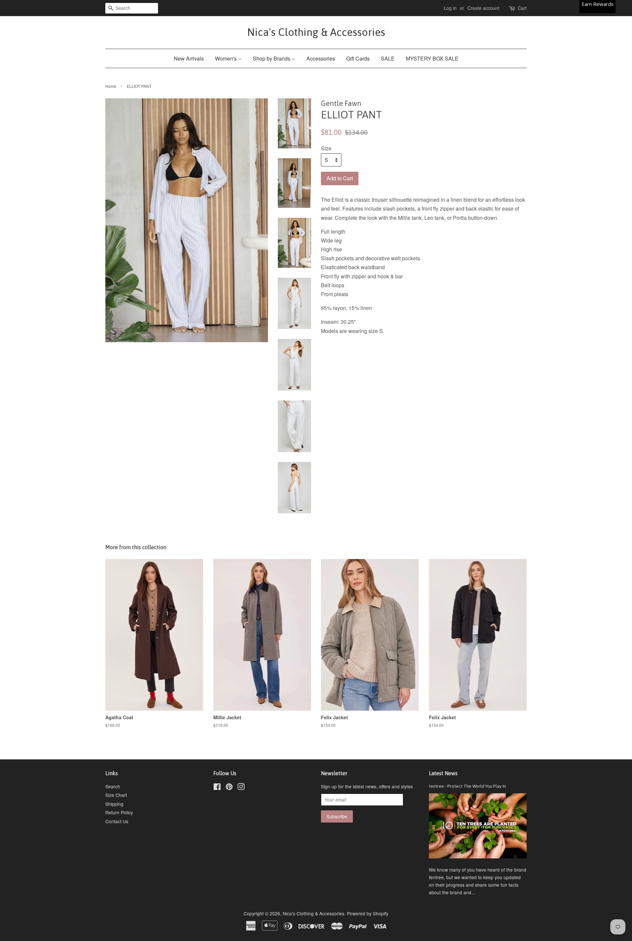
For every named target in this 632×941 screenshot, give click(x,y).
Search (112, 786)
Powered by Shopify (367, 913)
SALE (388, 58)
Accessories (320, 58)
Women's (226, 58)
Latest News (443, 773)
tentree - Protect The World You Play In (467, 786)
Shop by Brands (272, 58)
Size (326, 148)
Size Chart (116, 795)
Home (110, 86)
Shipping (114, 804)
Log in (450, 8)
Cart (522, 8)
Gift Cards (358, 58)
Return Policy (119, 812)
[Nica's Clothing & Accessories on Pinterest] (229, 787)
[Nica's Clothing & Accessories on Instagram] (241, 787)
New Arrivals (189, 58)
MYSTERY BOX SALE (432, 58)
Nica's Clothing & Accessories (316, 32)
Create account (483, 8)
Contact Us (116, 821)
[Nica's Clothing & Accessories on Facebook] (217, 787)
